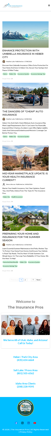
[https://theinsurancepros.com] (13, 5)
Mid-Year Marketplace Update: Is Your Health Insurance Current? (25, 177)
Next (38, 280)
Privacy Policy (26, 432)
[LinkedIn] (29, 423)
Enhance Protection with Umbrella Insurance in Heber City (22, 54)
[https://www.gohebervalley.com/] (25, 407)
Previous (14, 280)
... (29, 280)
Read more (6, 79)
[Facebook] (16, 423)
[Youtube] (35, 423)
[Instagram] (22, 423)
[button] (49, 5)
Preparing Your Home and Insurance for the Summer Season (21, 237)
